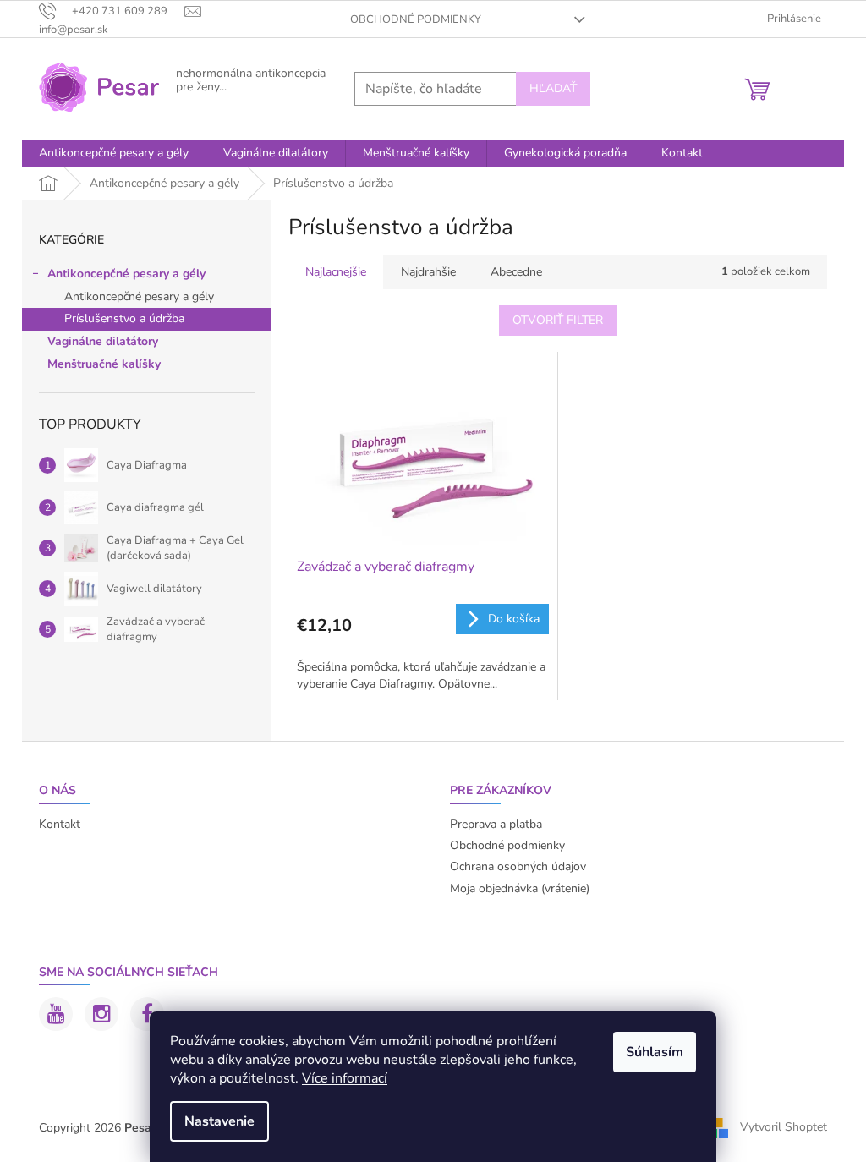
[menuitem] (114, 153)
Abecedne (516, 272)
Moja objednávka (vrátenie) (519, 888)
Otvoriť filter (557, 320)
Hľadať (553, 88)
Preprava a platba (496, 824)
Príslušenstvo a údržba (124, 318)
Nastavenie (219, 1121)
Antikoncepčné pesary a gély (126, 274)
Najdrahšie (428, 272)
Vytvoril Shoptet (783, 1127)
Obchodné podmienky (415, 19)
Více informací (344, 1078)
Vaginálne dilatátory (102, 341)
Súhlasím (654, 1052)
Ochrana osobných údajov (518, 866)
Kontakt (59, 824)
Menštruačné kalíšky (104, 364)
